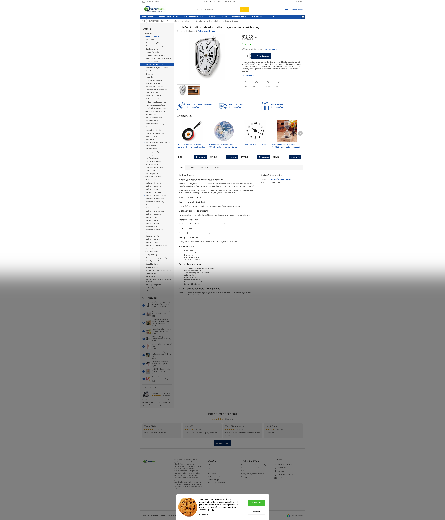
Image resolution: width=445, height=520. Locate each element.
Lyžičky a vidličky (152, 61)
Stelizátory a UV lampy (153, 83)
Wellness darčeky (152, 180)
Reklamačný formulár (248, 471)
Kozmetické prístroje (153, 130)
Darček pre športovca (153, 183)
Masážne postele (152, 149)
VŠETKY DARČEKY (150, 33)
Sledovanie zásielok (215, 477)
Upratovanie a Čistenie (154, 96)
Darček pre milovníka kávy (155, 202)
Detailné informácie (248, 75)
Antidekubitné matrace (154, 118)
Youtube (280, 478)
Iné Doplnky (150, 288)
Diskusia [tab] (216, 167)
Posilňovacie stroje (152, 158)
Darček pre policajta (153, 239)
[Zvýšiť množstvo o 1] (250, 54)
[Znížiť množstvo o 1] (250, 57)
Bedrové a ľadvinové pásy (155, 124)
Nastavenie (203, 514)
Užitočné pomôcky (152, 174)
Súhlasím (257, 503)
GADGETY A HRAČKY (150, 248)
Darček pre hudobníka (153, 223)
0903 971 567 (282, 468)
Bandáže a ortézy (152, 121)
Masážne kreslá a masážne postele (158, 142)
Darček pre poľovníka (153, 214)
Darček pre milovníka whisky (156, 205)
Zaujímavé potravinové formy (156, 105)
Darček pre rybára (152, 217)
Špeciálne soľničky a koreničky (156, 89)
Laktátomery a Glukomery (155, 133)
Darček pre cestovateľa (154, 192)
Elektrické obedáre (152, 52)
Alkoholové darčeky (153, 233)
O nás (206, 2)
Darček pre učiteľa (152, 236)
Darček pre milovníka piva (155, 211)
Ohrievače (149, 74)
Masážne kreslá (151, 146)
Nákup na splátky (213, 465)
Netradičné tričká (152, 267)
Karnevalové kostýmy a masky (156, 258)
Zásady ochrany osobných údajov (252, 474)
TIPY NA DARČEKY (230, 2)
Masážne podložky (152, 152)
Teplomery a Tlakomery (154, 167)
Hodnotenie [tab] (205, 167)
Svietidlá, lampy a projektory (156, 86)
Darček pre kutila (152, 189)
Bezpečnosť (150, 40)
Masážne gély (150, 139)
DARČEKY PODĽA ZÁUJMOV (153, 177)
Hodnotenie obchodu (222, 413)
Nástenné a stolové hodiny (155, 64)
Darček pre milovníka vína (155, 208)
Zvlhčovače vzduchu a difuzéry (156, 108)
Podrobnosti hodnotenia (206, 31)
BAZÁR (146, 291)
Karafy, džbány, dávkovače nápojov (158, 58)
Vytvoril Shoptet (297, 515)
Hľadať (244, 10)
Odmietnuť (256, 511)
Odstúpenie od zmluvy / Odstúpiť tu (253, 468)
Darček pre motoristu (153, 186)
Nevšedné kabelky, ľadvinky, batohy (158, 270)
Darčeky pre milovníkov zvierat (156, 245)
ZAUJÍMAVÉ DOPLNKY (151, 251)
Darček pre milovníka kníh (155, 230)
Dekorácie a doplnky (153, 43)
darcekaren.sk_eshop (285, 474)
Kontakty (216, 2)
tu (208, 507)
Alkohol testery (151, 114)
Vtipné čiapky (150, 276)
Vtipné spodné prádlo (153, 285)
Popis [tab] (181, 167)
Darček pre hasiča (152, 227)
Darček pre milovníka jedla (155, 199)
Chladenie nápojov (152, 49)
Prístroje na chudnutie (153, 161)
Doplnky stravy (151, 127)
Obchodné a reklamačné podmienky (253, 465)
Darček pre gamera (152, 220)
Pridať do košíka (263, 56)
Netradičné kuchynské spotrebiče (158, 68)
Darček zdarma (213, 471)
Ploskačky (149, 77)
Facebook (281, 471)
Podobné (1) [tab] (192, 167)
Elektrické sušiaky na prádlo (155, 55)
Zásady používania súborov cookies (253, 477)
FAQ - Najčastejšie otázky (216, 483)
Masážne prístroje (152, 155)
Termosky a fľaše (152, 93)
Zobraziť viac (222, 443)
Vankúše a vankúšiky (153, 99)
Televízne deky (151, 273)
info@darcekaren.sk (285, 464)
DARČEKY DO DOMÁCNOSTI (153, 36)
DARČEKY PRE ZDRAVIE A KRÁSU (154, 111)
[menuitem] (148, 17)
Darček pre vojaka (152, 242)
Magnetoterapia (151, 136)
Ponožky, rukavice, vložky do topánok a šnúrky (159, 280)
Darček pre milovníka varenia (156, 195)
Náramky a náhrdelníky (153, 261)
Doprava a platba (213, 468)
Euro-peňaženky (151, 255)
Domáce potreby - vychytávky (156, 46)
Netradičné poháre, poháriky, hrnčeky (159, 71)
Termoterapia (151, 170)
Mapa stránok (212, 474)
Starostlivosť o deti (153, 164)
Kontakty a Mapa (213, 480)
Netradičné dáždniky (153, 264)
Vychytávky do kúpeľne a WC (156, 102)
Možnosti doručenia (271, 49)
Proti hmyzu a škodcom (154, 80)
